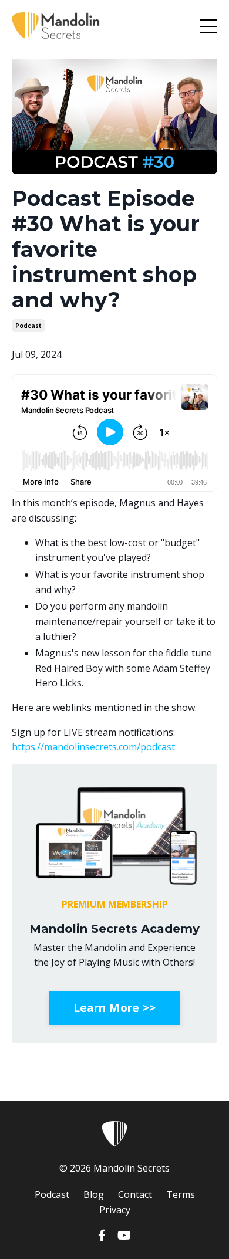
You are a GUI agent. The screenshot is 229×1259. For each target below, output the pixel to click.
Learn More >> (114, 1008)
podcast (28, 325)
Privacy (114, 1209)
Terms (180, 1194)
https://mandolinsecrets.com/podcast (93, 746)
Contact (135, 1194)
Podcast (52, 1194)
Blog (93, 1194)
